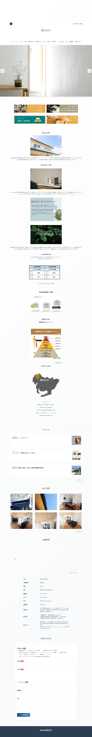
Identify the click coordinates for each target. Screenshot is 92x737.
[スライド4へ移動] (46, 95)
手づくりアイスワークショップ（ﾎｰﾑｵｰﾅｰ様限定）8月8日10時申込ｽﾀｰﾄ (34, 656)
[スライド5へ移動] (47, 95)
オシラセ (21, 41)
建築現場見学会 (22, 650)
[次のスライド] (89, 71)
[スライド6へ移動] (49, 95)
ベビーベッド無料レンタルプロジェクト (27, 654)
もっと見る (78, 531)
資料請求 (42, 654)
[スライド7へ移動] (50, 95)
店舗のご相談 (63, 652)
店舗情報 (71, 41)
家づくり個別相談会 (29, 41)
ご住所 (20, 669)
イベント (49, 654)
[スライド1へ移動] (41, 95)
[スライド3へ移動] (44, 95)
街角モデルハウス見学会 (34, 650)
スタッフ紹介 (61, 41)
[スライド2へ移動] (43, 95)
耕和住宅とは (38, 41)
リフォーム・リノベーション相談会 (49, 652)
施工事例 (54, 41)
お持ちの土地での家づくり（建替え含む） (28, 652)
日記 (66, 41)
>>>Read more (58, 362)
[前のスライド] (2, 71)
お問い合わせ (78, 41)
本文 (18, 698)
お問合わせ (21, 648)
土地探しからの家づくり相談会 (50, 650)
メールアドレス (22, 682)
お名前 (20, 661)
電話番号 (19, 690)
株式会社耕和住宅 (46, 730)
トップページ (14, 41)
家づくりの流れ (46, 41)
